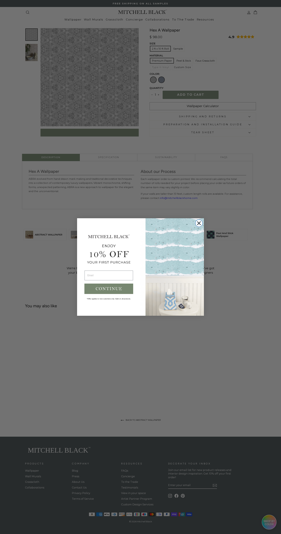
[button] (108, 289)
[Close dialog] (199, 223)
